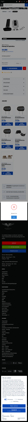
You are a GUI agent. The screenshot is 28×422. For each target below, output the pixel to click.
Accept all (14, 410)
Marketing (15, 401)
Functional (20, 399)
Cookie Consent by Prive (21, 418)
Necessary (10, 399)
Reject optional (14, 406)
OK (14, 217)
